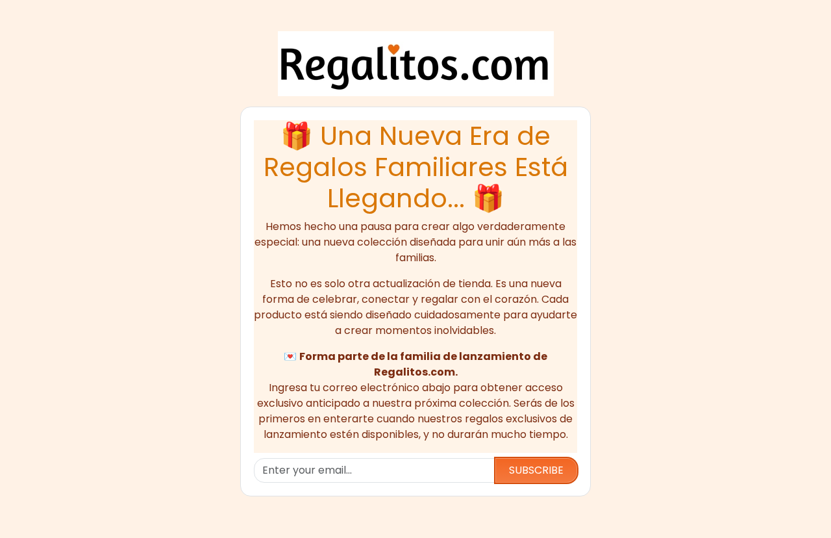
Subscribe (536, 470)
